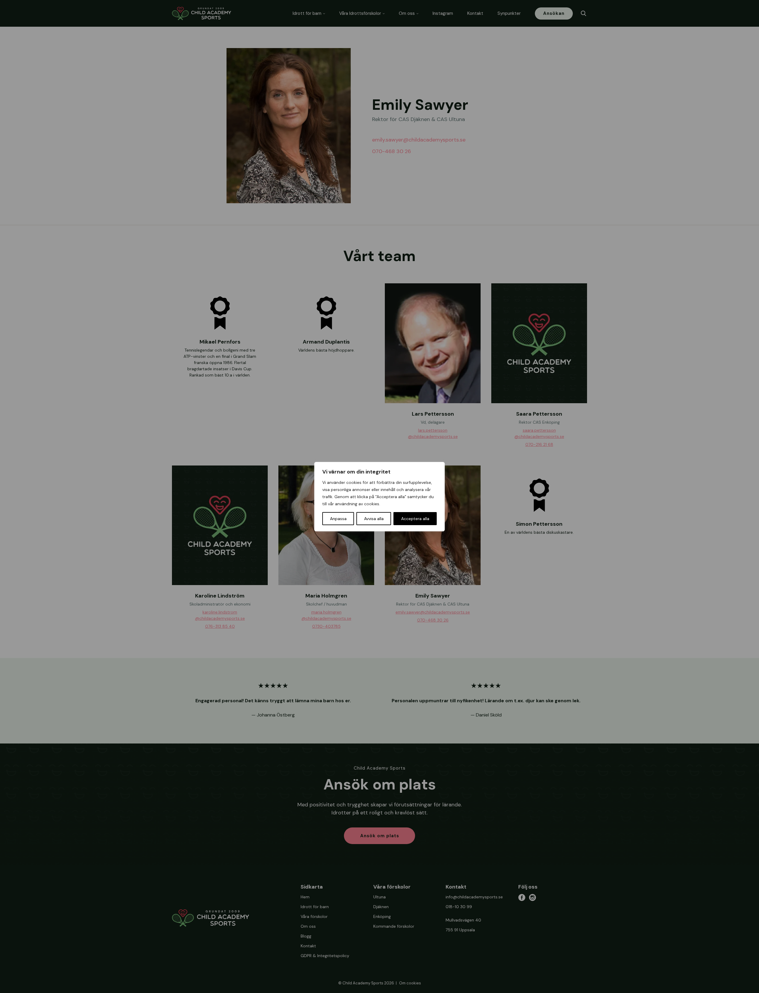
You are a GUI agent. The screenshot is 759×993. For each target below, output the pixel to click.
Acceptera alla (415, 518)
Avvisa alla (374, 518)
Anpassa (338, 518)
